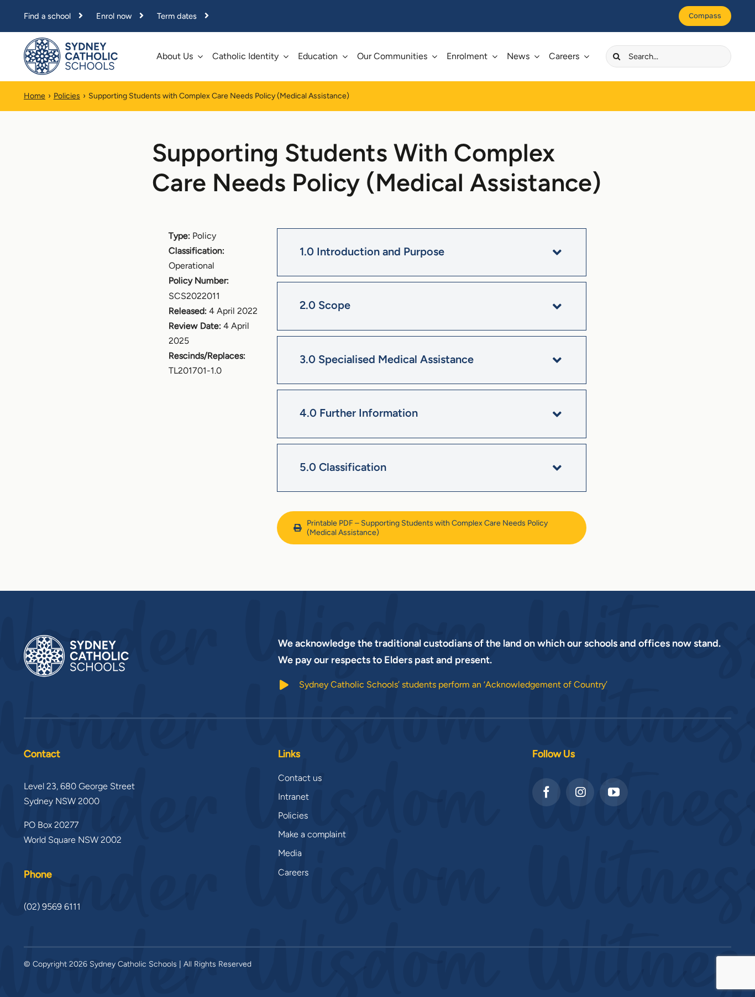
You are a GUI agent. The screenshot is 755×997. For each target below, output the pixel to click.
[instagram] (580, 792)
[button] (432, 252)
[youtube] (614, 792)
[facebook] (546, 792)
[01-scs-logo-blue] (71, 41)
